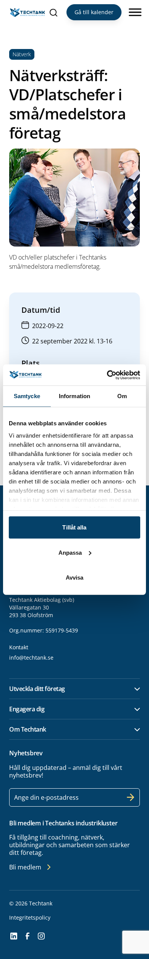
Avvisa (75, 577)
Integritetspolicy (29, 917)
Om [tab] (122, 396)
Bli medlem (25, 867)
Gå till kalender (93, 12)
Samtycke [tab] (27, 396)
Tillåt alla (74, 527)
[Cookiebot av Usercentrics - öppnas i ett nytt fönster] (107, 375)
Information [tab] (74, 396)
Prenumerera (130, 797)
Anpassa (70, 552)
